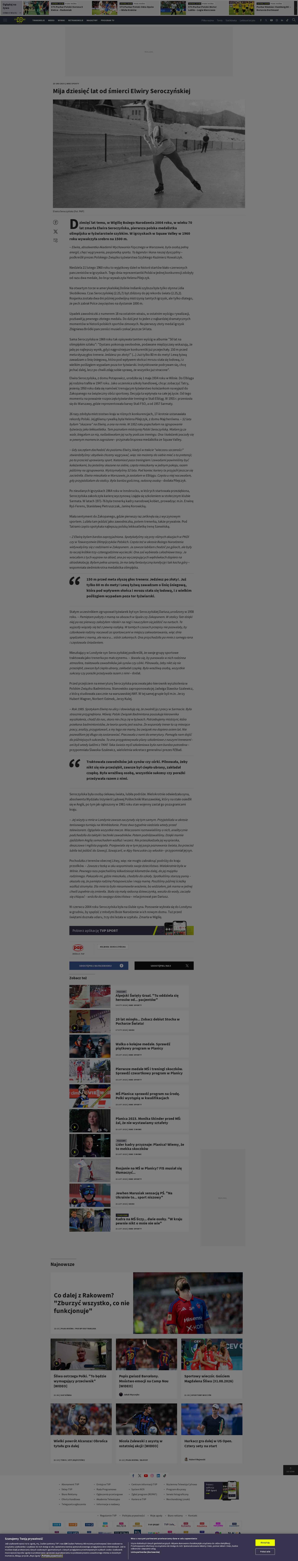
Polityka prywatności (52, 1555)
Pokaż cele (265, 1551)
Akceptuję (265, 1542)
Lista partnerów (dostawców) (145, 1552)
